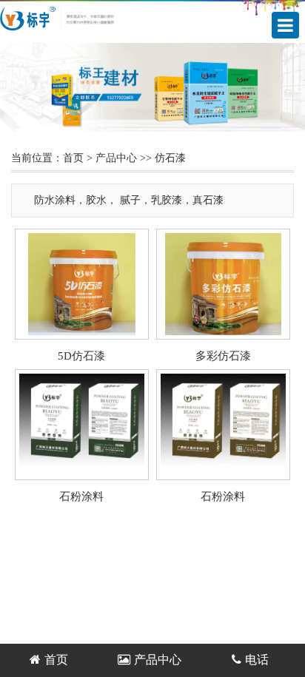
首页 (73, 158)
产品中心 (116, 158)
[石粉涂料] (82, 472)
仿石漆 (170, 158)
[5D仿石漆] (82, 331)
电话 (257, 659)
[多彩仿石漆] (223, 331)
